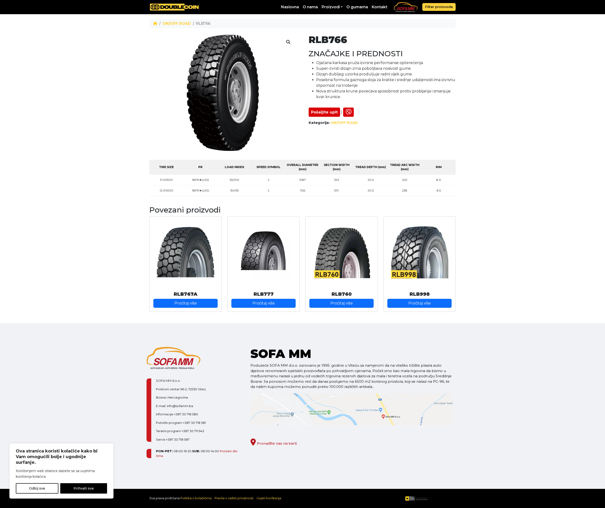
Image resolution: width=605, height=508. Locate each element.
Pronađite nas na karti (276, 443)
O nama (310, 7)
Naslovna (290, 7)
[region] (61, 471)
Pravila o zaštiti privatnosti (234, 498)
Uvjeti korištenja (269, 498)
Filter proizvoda (439, 7)
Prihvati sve (83, 488)
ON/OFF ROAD (176, 23)
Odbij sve (37, 488)
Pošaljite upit (324, 112)
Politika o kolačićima (196, 498)
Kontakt (379, 7)
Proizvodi (331, 7)
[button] (288, 42)
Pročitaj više (185, 303)
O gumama (357, 7)
